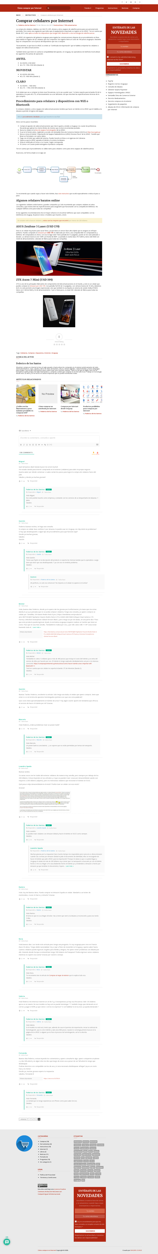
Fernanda (23, 1053)
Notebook (85, 1167)
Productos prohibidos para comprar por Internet (91, 408)
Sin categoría (44, 1162)
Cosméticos (84, 1148)
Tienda (87, 8)
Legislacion (78, 1161)
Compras (136, 8)
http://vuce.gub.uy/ (93, 132)
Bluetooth (93, 1142)
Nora (38, 970)
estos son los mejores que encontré (55, 220)
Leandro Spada (41, 828)
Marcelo (39, 740)
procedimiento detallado (31, 117)
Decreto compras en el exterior (119, 101)
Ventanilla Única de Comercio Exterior (122, 95)
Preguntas (100, 8)
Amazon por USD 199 (37, 286)
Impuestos (40, 353)
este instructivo (63, 194)
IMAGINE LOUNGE (136, 1250)
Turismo (91, 1177)
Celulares (23, 353)
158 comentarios (70, 25)
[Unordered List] (36, 444)
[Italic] (23, 444)
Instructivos (112, 8)
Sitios (92, 1174)
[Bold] (20, 444)
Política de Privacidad (47, 1175)
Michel (39, 653)
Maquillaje (91, 1164)
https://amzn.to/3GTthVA (52, 1078)
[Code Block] (42, 444)
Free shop (77, 1154)
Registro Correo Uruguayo (118, 84)
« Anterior (23, 1119)
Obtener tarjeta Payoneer (117, 90)
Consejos (93, 1145)
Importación (87, 1154)
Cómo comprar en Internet (47, 1250)
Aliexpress (77, 1142)
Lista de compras (80, 1164)
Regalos (97, 1170)
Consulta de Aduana (115, 87)
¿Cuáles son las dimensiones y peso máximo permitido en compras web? (24, 409)
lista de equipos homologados (46, 130)
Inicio (18, 15)
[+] (51, 444)
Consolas (101, 1145)
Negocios (77, 1167)
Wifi (83, 1180)
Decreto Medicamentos (116, 98)
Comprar (31, 353)
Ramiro (39, 910)
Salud (76, 1174)
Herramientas (45, 1144)
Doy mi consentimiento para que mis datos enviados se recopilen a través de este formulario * (89, 1224)
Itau (82, 1158)
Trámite (83, 1177)
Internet (47, 353)
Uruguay (54, 353)
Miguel (39, 492)
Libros (42, 1152)
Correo (76, 1148)
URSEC (97, 1177)
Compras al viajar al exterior (59, 975)
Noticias (125, 8)
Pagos (93, 1167)
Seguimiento (84, 1174)
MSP (98, 1164)
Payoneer (99, 1167)
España (96, 1151)
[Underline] (26, 444)
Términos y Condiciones (48, 1177)
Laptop (95, 1158)
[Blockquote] (39, 444)
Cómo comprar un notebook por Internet (47, 407)
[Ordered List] (33, 444)
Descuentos (78, 1151)
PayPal (110, 81)
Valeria (39, 1022)
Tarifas (98, 1174)
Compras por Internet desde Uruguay (69, 407)
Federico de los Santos (26, 25)
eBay (85, 1151)
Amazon (86, 1142)
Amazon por (45, 233)
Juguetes (89, 1158)
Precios (90, 1170)
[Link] (45, 444)
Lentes (86, 1161)
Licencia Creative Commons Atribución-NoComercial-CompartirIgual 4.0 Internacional (52, 1191)
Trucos (76, 1177)
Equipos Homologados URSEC (119, 92)
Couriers (93, 1148)
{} (48, 444)
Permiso (83, 1170)
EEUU (90, 1151)
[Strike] (29, 444)
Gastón (39, 554)
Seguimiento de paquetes (117, 104)
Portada (43, 1157)
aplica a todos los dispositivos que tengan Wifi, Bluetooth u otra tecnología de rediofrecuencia (61, 33)
